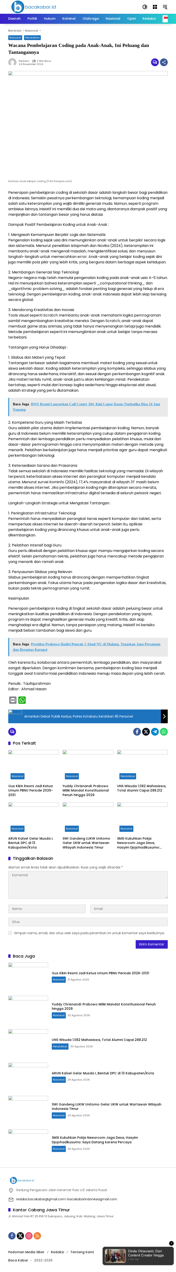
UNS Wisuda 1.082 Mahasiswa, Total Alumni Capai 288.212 (141, 788)
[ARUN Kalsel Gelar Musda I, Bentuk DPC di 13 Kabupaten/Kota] (33, 818)
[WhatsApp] (164, 732)
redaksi (24, 61)
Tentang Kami (82, 1252)
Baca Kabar (18, 1260)
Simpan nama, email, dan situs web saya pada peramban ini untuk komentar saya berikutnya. (89, 933)
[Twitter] (146, 732)
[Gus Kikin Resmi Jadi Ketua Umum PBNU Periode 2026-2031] (33, 766)
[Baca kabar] (33, 6)
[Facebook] (137, 732)
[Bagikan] (164, 62)
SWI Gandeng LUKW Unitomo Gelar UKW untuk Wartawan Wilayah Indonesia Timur (86, 843)
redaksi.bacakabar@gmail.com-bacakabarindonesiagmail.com (66, 1199)
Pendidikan (32, 37)
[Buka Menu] (155, 7)
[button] (145, 7)
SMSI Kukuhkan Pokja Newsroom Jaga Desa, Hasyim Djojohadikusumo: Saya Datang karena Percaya (141, 843)
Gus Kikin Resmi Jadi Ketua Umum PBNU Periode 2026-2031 (30, 790)
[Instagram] (29, 1235)
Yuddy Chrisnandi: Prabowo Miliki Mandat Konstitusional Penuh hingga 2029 (86, 790)
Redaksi (57, 1252)
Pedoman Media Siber (26, 1252)
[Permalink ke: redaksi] (13, 62)
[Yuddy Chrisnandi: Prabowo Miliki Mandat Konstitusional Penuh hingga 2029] (88, 766)
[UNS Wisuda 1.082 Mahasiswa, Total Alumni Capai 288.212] (142, 766)
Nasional (15, 37)
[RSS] (37, 1235)
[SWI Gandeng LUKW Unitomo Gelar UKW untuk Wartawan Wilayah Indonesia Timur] (88, 818)
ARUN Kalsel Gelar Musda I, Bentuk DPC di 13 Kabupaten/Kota (30, 843)
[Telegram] (155, 732)
